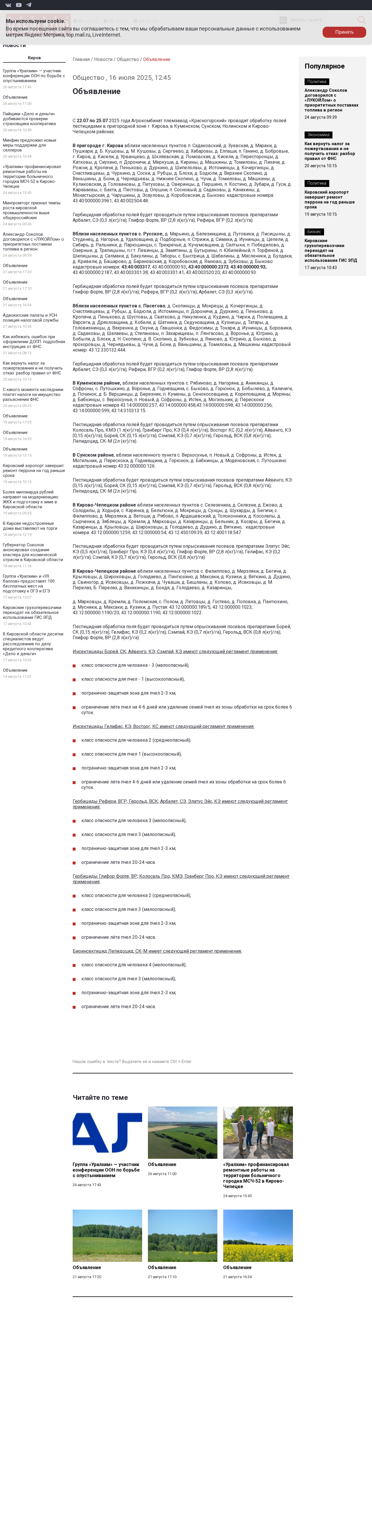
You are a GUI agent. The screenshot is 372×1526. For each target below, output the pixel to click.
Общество (128, 59)
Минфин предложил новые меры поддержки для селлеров (29, 145)
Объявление (15, 97)
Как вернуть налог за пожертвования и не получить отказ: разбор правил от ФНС (33, 368)
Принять (344, 32)
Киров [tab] (34, 57)
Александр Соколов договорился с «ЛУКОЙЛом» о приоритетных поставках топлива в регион (33, 242)
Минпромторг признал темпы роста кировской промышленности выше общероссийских (31, 210)
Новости (14, 45)
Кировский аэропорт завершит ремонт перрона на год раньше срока (34, 470)
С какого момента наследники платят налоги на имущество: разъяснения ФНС (33, 394)
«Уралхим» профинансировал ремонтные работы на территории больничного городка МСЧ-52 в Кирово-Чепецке (32, 176)
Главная (81, 59)
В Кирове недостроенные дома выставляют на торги (30, 526)
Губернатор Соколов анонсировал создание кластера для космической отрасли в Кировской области (33, 552)
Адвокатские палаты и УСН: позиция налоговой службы (30, 318)
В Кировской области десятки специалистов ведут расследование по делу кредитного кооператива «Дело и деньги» (33, 644)
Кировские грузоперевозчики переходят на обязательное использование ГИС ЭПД (32, 612)
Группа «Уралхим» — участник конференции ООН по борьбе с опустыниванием (34, 76)
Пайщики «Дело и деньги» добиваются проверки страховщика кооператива (29, 118)
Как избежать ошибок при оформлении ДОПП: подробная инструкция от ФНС (34, 341)
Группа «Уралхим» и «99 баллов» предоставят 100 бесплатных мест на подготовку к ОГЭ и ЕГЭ (29, 584)
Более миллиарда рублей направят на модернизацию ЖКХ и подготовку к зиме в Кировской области (30, 499)
